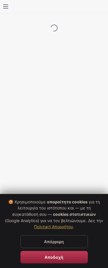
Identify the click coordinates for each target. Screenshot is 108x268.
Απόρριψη (54, 241)
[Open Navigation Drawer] (6, 6)
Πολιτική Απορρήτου (53, 226)
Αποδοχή (54, 257)
